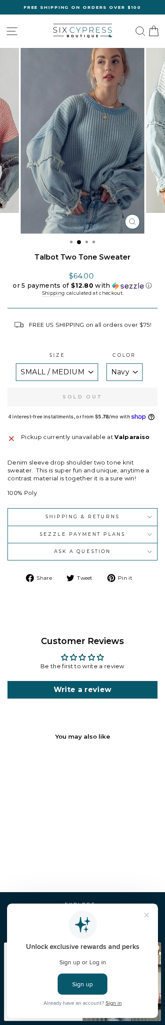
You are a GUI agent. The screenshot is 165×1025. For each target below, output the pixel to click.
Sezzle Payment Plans (82, 534)
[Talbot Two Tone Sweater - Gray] (36, 862)
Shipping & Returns (82, 517)
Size (57, 355)
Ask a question (82, 551)
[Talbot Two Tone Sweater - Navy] (25, 862)
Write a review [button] (83, 689)
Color (124, 355)
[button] (82, 286)
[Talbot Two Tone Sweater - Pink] (46, 862)
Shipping (53, 293)
